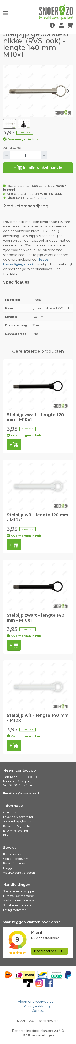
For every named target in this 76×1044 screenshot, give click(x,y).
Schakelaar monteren (18, 905)
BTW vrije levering (15, 830)
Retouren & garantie (17, 826)
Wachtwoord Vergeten (19, 872)
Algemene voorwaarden (37, 1002)
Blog (6, 835)
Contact (38, 1011)
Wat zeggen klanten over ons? (31, 922)
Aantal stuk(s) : (12, 147)
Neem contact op (19, 770)
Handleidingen (16, 885)
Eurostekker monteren (19, 895)
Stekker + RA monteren (19, 900)
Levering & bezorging (18, 816)
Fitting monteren (14, 910)
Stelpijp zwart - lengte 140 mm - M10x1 (35, 618)
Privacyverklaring (36, 1006)
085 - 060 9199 (28, 777)
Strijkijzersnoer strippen (19, 891)
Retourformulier (14, 863)
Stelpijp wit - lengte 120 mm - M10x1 (37, 517)
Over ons (9, 812)
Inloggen (9, 868)
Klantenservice (13, 854)
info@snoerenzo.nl (26, 793)
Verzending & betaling (18, 821)
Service (10, 847)
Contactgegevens (15, 858)
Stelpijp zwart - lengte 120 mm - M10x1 (35, 417)
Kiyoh (44, 197)
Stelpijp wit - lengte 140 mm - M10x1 (37, 718)
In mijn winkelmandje (42, 167)
